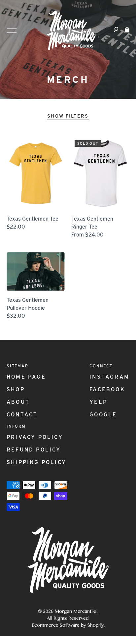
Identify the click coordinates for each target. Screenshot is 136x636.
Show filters (67, 116)
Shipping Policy (36, 462)
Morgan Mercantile (76, 612)
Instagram (109, 377)
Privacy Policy (35, 437)
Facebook (107, 389)
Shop (16, 389)
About (18, 402)
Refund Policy (34, 450)
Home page (26, 377)
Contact (22, 414)
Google (103, 414)
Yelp (98, 402)
